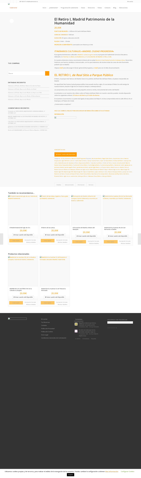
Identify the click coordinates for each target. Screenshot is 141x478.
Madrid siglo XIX (125, 169)
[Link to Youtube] (11, 1)
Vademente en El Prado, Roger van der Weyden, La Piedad (22, 89)
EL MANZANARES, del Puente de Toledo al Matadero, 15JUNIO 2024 (30, 130)
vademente (74, 176)
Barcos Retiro (83, 160)
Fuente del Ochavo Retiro (80, 165)
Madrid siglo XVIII (68, 171)
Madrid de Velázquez (70, 169)
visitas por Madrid (106, 176)
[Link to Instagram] (14, 1)
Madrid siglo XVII (58, 171)
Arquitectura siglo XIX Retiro (62, 160)
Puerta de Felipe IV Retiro (73, 174)
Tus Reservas (45, 322)
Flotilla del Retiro (107, 163)
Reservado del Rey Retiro (116, 174)
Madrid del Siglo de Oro (82, 169)
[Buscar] (131, 7)
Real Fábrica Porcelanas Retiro (99, 174)
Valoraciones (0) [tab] (69, 185)
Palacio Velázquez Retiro (115, 171)
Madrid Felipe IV (94, 169)
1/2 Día (63, 158)
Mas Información (111, 471)
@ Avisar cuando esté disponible (65, 154)
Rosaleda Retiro (58, 176)
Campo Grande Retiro (93, 160)
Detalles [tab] (59, 185)
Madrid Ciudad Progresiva (78, 158)
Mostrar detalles (31, 242)
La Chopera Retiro (105, 167)
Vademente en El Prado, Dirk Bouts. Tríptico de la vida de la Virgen (24, 85)
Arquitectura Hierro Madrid (120, 158)
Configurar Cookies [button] (127, 471)
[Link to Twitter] (18, 1)
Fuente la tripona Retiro (107, 165)
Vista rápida (16, 240)
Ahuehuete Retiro (97, 158)
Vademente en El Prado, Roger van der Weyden (19, 99)
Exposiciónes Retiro (84, 163)
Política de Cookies (47, 332)
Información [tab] (81, 185)
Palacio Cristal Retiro (88, 171)
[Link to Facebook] (8, 1)
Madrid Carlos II (124, 167)
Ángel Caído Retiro (107, 158)
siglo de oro (67, 176)
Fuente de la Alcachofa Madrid (121, 163)
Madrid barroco (115, 167)
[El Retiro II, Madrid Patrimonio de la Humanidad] (1, 239)
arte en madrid (74, 160)
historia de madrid (119, 165)
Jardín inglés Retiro (94, 167)
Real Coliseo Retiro (85, 174)
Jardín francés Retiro (82, 167)
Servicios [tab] (91, 185)
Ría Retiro (126, 174)
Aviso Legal (44, 335)
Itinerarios (68, 158)
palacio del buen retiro (101, 171)
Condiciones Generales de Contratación (53, 338)
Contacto (44, 325)
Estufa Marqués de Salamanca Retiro (68, 163)
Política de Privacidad (48, 328)
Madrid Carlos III (58, 169)
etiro (84, 95)
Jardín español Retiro (70, 167)
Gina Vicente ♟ (112, 328)
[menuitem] (129, 1)
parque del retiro (127, 171)
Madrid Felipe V (104, 169)
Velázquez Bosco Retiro (94, 176)
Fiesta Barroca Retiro (96, 163)
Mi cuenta (130, 1)
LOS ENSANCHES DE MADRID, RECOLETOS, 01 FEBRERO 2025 (31, 126)
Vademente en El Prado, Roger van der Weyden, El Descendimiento (24, 96)
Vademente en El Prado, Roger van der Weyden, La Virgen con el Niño (25, 92)
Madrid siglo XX (78, 171)
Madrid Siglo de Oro (114, 169)
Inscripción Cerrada (30, 240)
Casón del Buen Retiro (106, 160)
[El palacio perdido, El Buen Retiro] (139, 239)
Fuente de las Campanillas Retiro (63, 165)
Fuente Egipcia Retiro (94, 165)
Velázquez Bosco (82, 176)
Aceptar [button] (70, 475)
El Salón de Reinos (93, 95)
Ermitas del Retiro (118, 160)
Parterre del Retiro (59, 174)
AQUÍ (61, 68)
